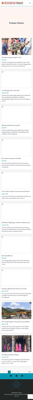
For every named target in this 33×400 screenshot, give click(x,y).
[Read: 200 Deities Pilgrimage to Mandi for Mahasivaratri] (16, 211)
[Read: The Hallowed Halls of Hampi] (16, 343)
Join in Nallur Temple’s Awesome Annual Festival (16, 191)
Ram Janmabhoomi (7, 255)
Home (16, 380)
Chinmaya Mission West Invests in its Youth (14, 288)
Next (30, 372)
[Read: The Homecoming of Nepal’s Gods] (16, 46)
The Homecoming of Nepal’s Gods (11, 57)
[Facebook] (22, 376)
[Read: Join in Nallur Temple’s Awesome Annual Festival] (16, 180)
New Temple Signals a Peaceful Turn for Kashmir (16, 321)
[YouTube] (11, 376)
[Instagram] (16, 376)
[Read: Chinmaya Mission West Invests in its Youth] (16, 277)
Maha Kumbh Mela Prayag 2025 (11, 125)
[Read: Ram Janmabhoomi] (16, 244)
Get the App (16, 382)
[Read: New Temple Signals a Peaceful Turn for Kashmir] (16, 310)
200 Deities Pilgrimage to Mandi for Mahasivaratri (16, 222)
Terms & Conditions (16, 384)
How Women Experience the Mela (11, 158)
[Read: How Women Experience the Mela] (16, 147)
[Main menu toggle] (29, 3)
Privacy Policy (16, 385)
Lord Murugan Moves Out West (11, 90)
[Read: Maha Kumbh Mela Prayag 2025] (16, 114)
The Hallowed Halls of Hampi (10, 354)
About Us (16, 387)
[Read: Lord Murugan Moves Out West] (16, 79)
